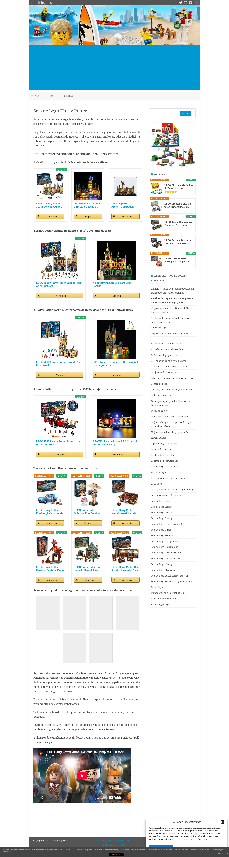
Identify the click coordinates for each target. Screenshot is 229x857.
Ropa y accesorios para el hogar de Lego (172, 489)
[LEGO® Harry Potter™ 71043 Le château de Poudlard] (50, 186)
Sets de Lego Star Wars (163, 570)
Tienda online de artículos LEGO (168, 593)
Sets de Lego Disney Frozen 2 (166, 524)
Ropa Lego (156, 484)
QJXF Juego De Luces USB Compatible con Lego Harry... (116, 364)
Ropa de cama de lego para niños (169, 478)
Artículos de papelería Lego (166, 343)
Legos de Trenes (160, 411)
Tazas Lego (157, 587)
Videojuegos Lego (160, 604)
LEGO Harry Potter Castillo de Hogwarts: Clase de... (125, 569)
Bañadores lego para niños (165, 355)
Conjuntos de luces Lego (164, 372)
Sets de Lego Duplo (161, 530)
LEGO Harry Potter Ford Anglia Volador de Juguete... (49, 512)
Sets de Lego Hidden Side (164, 547)
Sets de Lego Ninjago (162, 564)
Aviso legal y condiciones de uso (168, 349)
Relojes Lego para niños (164, 466)
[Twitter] (181, 3)
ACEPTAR (116, 855)
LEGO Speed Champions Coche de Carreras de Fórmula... (178, 224)
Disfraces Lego (159, 327)
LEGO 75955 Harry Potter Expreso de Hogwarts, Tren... (58, 443)
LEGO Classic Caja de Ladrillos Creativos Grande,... (178, 187)
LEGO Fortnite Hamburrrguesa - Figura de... (178, 260)
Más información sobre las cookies (169, 416)
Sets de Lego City (160, 501)
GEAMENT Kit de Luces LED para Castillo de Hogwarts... (88, 205)
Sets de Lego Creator (162, 512)
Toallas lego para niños (163, 598)
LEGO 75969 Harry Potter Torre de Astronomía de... (58, 364)
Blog (51, 96)
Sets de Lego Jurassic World (166, 552)
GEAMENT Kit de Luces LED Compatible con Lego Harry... (115, 443)
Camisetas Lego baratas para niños (170, 366)
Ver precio (52, 216)
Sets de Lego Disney (161, 518)
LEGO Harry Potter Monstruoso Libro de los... (123, 512)
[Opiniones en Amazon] (170, 192)
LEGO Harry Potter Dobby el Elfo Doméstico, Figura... (87, 512)
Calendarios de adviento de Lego (168, 361)
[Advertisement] (114, 68)
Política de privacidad (163, 455)
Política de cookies (161, 449)
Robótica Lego (158, 472)
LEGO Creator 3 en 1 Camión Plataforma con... (178, 205)
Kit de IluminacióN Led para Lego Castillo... (112, 284)
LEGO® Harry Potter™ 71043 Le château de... (49, 205)
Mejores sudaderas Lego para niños (170, 432)
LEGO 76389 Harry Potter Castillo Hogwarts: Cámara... (59, 284)
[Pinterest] (190, 3)
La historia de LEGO (161, 395)
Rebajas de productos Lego (165, 461)
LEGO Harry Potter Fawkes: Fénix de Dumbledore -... (50, 569)
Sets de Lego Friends (162, 535)
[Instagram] (186, 3)
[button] (222, 821)
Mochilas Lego (158, 438)
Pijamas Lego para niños (164, 443)
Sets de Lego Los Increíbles (165, 558)
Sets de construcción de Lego (166, 495)
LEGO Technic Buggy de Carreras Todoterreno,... (178, 242)
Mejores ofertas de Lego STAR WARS (170, 333)
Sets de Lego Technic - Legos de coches (172, 581)
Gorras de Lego (159, 384)
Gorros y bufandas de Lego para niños (171, 389)
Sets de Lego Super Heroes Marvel (169, 576)
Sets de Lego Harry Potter (164, 541)
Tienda (35, 96)
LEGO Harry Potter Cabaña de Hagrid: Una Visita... (87, 569)
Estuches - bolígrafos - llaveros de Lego (172, 378)
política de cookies (190, 850)
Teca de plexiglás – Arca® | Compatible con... (122, 205)
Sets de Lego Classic (161, 507)
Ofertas (68, 96)
